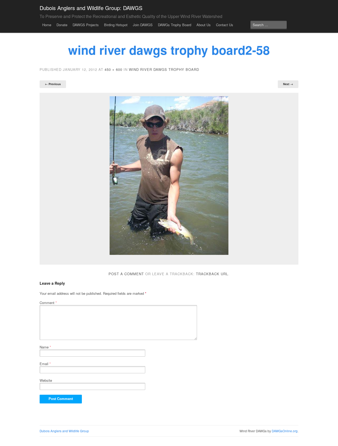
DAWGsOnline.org (285, 431)
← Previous (53, 84)
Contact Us (224, 24)
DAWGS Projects (86, 24)
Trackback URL (212, 273)
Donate (62, 24)
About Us (203, 24)
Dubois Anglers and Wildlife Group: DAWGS (91, 8)
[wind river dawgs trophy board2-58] (169, 175)
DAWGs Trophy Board (174, 24)
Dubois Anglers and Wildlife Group (64, 431)
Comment (48, 302)
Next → (288, 84)
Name (45, 347)
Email (45, 363)
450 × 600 (113, 69)
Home (46, 24)
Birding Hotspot (116, 24)
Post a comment (126, 273)
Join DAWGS (143, 24)
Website (46, 380)
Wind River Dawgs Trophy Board (164, 69)
